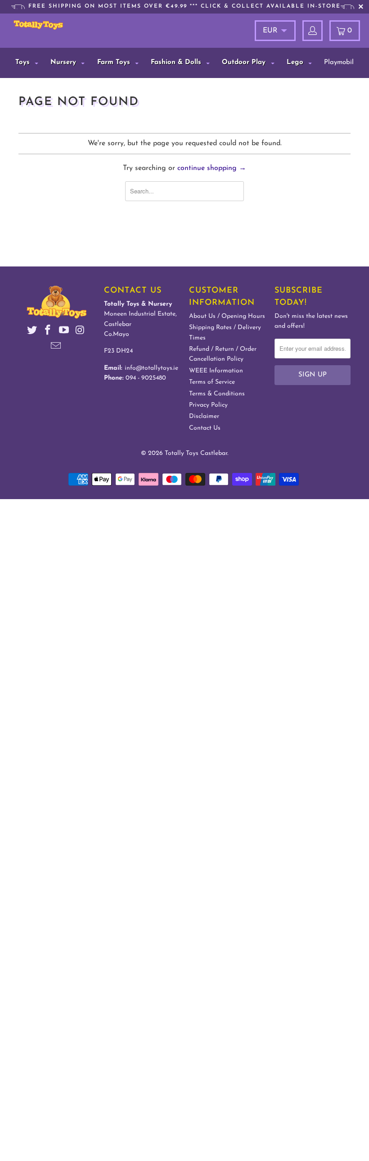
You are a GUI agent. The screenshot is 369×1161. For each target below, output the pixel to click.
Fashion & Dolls (177, 62)
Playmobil (339, 62)
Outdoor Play (245, 62)
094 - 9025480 (146, 378)
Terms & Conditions (217, 393)
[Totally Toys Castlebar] (38, 25)
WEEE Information (216, 370)
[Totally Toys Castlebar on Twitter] (32, 332)
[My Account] (312, 31)
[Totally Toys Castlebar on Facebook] (48, 332)
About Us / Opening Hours (227, 316)
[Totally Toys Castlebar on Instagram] (80, 332)
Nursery (64, 62)
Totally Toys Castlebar (196, 453)
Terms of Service (212, 382)
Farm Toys (114, 62)
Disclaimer (204, 416)
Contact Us (204, 428)
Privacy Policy (208, 405)
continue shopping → (211, 168)
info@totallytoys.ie (151, 368)
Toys (23, 62)
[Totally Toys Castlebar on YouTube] (64, 332)
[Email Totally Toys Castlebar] (56, 347)
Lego (296, 62)
